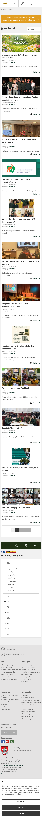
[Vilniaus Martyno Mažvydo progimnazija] (5, 3)
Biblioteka (25, 681)
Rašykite (5, 732)
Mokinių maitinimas (28, 677)
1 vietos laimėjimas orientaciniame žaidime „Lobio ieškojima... (20, 98)
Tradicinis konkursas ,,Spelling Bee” (17, 388)
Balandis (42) (12, 581)
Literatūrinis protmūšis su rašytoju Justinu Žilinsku (20, 262)
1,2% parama (6, 709)
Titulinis (3, 9)
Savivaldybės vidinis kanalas (15, 654)
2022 (8, 612)
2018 (8, 634)
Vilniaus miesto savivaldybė (22, 750)
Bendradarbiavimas (8, 677)
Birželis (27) (12, 575)
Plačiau (35, 72)
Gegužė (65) (11, 578)
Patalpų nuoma (26, 679)
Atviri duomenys (27, 719)
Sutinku (21, 813)
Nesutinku (21, 807)
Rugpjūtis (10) (12, 569)
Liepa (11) (10, 572)
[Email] (12, 741)
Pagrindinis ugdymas (28, 665)
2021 (8, 618)
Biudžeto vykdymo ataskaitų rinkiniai (10, 696)
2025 (8, 596)
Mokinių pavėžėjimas (28, 674)
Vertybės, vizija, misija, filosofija (11, 669)
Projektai (4, 704)
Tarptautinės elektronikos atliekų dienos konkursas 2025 (19, 347)
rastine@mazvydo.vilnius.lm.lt (13, 766)
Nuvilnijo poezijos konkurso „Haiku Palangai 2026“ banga (20, 140)
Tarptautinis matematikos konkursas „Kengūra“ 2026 (17, 180)
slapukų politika (16, 794)
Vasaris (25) (12, 587)
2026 (8, 563)
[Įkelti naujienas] (14, 3)
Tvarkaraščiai (10, 649)
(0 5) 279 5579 (11, 764)
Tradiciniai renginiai (8, 674)
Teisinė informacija (27, 716)
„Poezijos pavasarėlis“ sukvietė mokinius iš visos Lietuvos (20, 56)
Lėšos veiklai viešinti (8, 702)
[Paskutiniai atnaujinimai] (22, 3)
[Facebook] (3, 741)
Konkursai (12, 62)
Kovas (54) (11, 584)
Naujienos (12, 9)
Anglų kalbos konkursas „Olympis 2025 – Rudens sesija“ (19, 220)
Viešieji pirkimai (6, 707)
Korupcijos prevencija (28, 711)
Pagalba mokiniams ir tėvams (31, 672)
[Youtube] (7, 741)
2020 (8, 623)
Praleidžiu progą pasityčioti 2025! (16, 508)
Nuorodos (25, 695)
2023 (8, 607)
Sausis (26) (11, 590)
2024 (8, 602)
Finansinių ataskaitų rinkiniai (10, 699)
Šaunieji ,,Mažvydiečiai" (12, 428)
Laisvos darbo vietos (28, 697)
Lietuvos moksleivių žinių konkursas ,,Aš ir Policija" (20, 469)
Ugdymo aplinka (7, 667)
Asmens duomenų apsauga (30, 700)
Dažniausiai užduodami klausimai (29, 706)
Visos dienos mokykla (28, 667)
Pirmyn (29, 530)
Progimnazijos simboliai (9, 672)
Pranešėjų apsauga (27, 709)
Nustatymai (21, 801)
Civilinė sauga (26, 714)
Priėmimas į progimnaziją (9, 679)
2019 (8, 629)
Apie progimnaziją (7, 665)
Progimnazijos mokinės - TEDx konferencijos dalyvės (15, 305)
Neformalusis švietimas (29, 669)
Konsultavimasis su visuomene (31, 702)
